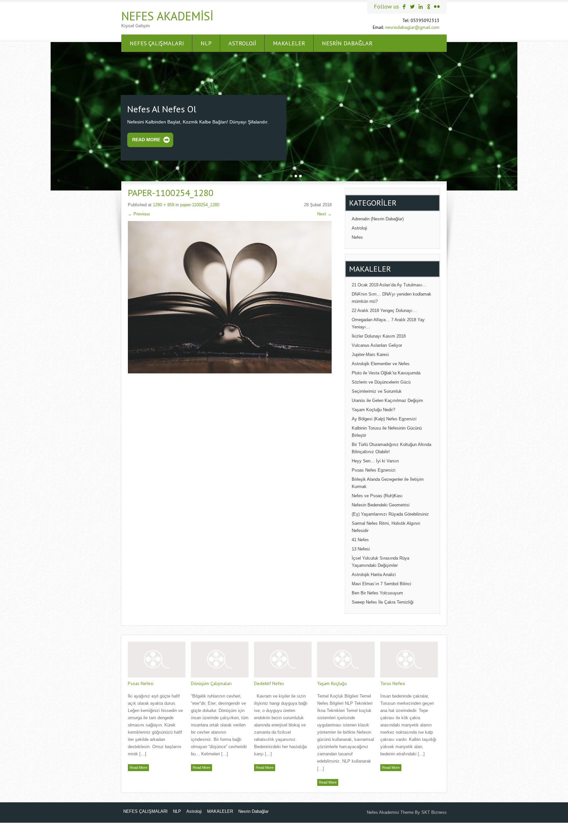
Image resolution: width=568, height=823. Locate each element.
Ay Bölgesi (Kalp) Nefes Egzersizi (384, 418)
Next (324, 213)
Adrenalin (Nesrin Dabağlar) (378, 218)
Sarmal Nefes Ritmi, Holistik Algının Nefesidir (386, 526)
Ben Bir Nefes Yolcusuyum (377, 592)
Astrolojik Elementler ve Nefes (381, 363)
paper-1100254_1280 (199, 204)
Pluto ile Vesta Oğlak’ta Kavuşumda (386, 372)
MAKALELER (289, 43)
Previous (139, 213)
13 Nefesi (361, 548)
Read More (146, 139)
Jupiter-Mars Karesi (370, 353)
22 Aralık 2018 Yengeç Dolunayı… (384, 309)
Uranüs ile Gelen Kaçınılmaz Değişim (387, 399)
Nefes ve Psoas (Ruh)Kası (377, 495)
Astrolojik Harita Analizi (374, 573)
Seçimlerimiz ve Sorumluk (377, 390)
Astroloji (242, 43)
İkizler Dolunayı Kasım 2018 (379, 335)
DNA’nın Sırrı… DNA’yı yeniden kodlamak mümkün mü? (391, 297)
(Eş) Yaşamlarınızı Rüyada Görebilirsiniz (390, 513)
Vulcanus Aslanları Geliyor (377, 344)
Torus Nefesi (392, 683)
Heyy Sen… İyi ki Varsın (375, 460)
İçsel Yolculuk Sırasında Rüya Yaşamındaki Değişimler (380, 561)
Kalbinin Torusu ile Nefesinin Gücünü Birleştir (387, 431)
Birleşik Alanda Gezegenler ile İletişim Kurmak (388, 482)
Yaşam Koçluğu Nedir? (373, 409)
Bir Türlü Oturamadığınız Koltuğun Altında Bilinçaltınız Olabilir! (391, 447)
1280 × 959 (163, 204)
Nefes (357, 236)
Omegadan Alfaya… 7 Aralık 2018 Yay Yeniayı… (388, 323)
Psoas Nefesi (141, 683)
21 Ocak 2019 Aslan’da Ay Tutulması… (389, 284)
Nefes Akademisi (167, 16)
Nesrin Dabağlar (347, 43)
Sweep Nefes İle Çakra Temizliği (383, 601)
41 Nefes (360, 539)
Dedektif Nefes (269, 683)
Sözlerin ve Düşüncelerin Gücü (381, 381)
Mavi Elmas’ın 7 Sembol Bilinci (381, 583)
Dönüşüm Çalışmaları (211, 683)
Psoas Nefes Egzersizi (373, 469)
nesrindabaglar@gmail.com (412, 27)
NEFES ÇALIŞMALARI (157, 43)
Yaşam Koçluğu (332, 683)
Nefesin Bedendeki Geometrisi (381, 504)
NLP (206, 43)
